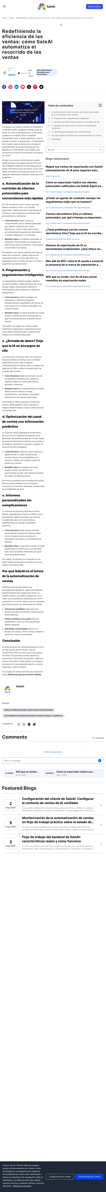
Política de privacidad (22, 1186)
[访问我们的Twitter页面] (29, 87)
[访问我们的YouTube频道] (23, 87)
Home (4, 18)
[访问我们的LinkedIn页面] (16, 87)
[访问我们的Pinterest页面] (35, 87)
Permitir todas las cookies (89, 1176)
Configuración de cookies (60, 1176)
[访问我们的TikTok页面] (41, 87)
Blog (11, 18)
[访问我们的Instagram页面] (10, 87)
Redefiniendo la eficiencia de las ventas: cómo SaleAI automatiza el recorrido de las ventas (54, 18)
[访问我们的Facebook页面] (4, 87)
